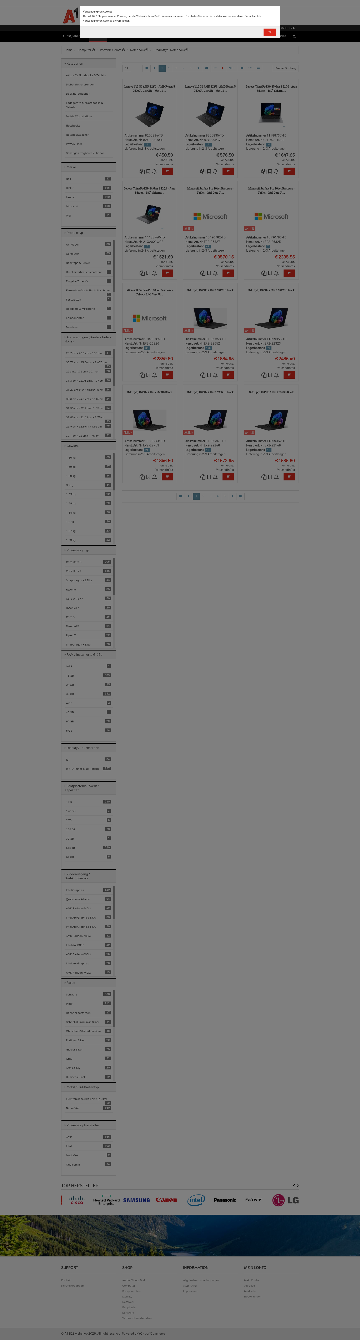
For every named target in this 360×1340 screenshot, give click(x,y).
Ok (270, 32)
